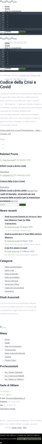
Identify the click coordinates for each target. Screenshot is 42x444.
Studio (7, 343)
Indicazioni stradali (7, 409)
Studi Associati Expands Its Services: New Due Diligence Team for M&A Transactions (23, 220)
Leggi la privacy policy (32, 439)
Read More (4, 172)
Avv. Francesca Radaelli (14, 376)
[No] (1, 442)
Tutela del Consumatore (14, 288)
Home (7, 339)
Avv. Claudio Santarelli (14, 372)
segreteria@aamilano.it (15, 398)
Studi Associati (8, 160)
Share (2, 139)
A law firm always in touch (16, 248)
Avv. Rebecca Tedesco (14, 379)
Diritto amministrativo (13, 267)
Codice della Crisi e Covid (12, 181)
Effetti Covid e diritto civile (13, 166)
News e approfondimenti (15, 353)
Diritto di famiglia (11, 274)
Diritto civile (35, 75)
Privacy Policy (10, 360)
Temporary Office (12, 284)
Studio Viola (16, 427)
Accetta (20, 439)
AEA (24, 427)
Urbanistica (9, 291)
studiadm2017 (25, 75)
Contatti (8, 357)
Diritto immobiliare (12, 277)
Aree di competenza (13, 346)
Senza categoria (11, 281)
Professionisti (10, 350)
